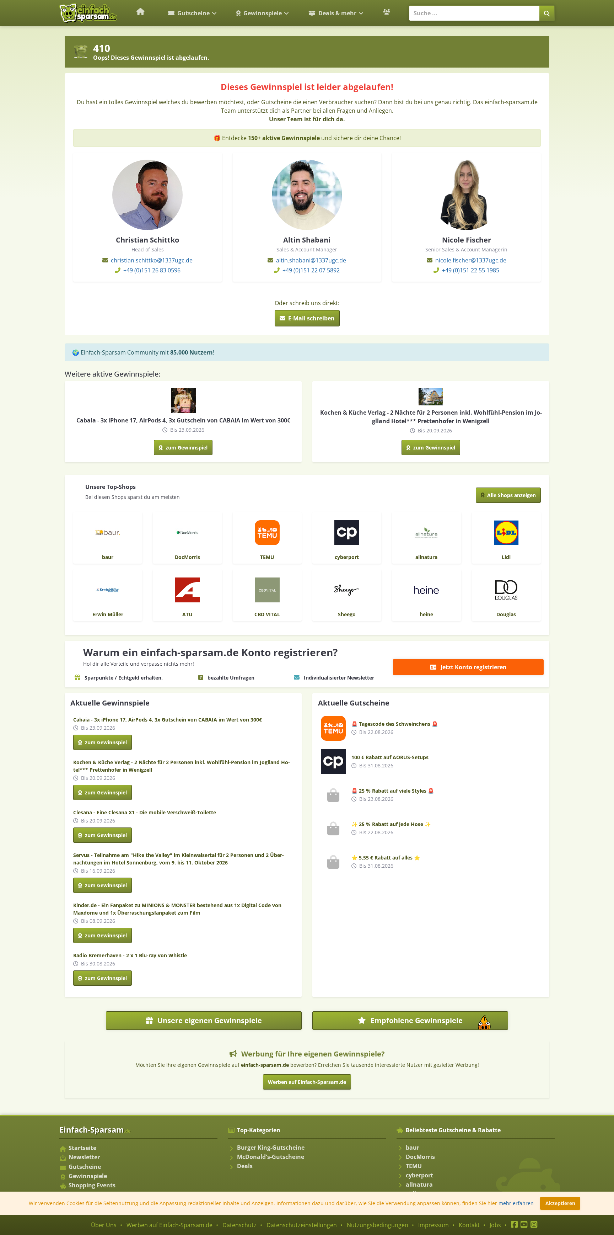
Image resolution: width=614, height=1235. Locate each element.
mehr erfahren (516, 1203)
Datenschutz (239, 1225)
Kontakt (469, 1225)
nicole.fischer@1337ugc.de (470, 260)
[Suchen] (547, 13)
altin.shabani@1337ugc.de (311, 260)
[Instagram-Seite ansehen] (533, 1225)
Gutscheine (193, 13)
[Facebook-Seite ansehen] (514, 1225)
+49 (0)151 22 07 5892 (311, 270)
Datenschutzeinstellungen (301, 1225)
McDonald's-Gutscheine (270, 1157)
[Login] (387, 11)
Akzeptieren (560, 1203)
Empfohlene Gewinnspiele (437, 1023)
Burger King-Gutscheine (271, 1147)
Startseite (82, 1148)
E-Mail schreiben (311, 318)
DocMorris (420, 1157)
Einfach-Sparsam (94, 1129)
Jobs (495, 1225)
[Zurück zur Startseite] (140, 11)
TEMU (414, 1166)
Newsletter (84, 1157)
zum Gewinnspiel (186, 447)
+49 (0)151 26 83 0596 (152, 270)
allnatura (419, 1184)
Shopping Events (92, 1185)
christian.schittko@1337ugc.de (152, 260)
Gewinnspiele (262, 13)
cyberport (419, 1175)
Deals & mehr (337, 13)
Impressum (433, 1225)
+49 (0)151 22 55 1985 (470, 270)
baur (412, 1147)
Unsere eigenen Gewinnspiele (209, 1020)
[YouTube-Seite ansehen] (524, 1225)
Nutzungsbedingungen (377, 1225)
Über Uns (104, 1225)
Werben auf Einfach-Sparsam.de (307, 1082)
